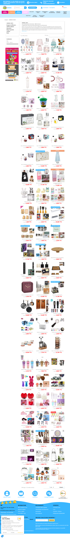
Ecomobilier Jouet (22, 513)
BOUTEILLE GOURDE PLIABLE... (42, 481)
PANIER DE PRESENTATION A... (42, 332)
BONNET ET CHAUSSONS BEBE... (27, 71)
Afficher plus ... (24, 31)
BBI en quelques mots (22, 507)
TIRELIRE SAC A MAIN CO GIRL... (42, 406)
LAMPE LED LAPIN (27, 201)
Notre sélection (39, 513)
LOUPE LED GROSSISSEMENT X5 (57, 332)
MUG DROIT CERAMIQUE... (57, 481)
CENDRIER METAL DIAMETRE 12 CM (42, 239)
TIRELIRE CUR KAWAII (27, 406)
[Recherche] (25, 7)
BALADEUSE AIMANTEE (57, 313)
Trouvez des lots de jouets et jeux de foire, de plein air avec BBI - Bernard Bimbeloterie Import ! (51, 529)
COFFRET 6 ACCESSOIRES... (57, 406)
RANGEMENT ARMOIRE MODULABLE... (57, 183)
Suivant (62, 487)
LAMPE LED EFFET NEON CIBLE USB (57, 444)
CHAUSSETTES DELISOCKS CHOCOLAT (42, 444)
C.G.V (54, 509)
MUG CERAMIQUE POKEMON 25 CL (57, 127)
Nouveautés (38, 511)
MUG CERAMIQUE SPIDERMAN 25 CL (27, 145)
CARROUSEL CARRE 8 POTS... (57, 294)
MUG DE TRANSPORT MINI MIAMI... (42, 369)
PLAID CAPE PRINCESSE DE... (57, 164)
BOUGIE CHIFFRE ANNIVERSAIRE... (27, 52)
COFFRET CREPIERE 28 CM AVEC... (27, 313)
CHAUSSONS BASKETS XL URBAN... (57, 388)
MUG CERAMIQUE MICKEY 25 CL (57, 145)
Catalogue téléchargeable (41, 507)
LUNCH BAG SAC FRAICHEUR (27, 332)
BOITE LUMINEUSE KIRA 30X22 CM (27, 127)
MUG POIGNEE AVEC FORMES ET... (42, 462)
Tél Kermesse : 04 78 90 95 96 (7, 512)
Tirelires (8, 31)
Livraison (62, 2)
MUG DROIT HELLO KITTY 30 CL (27, 108)
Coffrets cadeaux (10, 26)
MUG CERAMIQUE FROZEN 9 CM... (27, 164)
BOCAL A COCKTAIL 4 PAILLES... (27, 481)
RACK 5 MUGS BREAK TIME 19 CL (58, 350)
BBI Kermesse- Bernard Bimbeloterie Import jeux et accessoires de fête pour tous (52, 526)
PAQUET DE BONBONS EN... (42, 89)
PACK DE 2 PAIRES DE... (42, 425)
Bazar (8, 33)
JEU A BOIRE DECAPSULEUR (42, 313)
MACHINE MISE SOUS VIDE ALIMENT (57, 220)
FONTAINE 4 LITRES (57, 462)
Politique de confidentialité (59, 513)
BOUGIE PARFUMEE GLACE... (42, 388)
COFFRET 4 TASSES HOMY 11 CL (27, 350)
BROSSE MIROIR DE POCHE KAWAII (42, 201)
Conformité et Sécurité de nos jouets (8, 514)
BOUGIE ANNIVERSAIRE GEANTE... (57, 108)
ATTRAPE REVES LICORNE (27, 89)
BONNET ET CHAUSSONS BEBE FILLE (42, 71)
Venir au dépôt (21, 511)
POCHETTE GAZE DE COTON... (57, 239)
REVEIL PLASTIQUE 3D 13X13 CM (27, 294)
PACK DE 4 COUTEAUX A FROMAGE (42, 220)
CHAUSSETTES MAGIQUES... (27, 444)
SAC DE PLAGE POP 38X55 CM (27, 239)
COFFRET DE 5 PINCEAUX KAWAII (58, 201)
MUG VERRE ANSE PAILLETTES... (57, 89)
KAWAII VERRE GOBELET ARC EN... (27, 369)
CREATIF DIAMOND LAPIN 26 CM (27, 388)
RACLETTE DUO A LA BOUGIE (42, 276)
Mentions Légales (21, 509)
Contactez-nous (56, 507)
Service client (33, 2)
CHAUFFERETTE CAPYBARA (27, 220)
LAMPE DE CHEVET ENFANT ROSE (42, 52)
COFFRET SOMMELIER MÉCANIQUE (42, 350)
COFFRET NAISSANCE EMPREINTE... (42, 164)
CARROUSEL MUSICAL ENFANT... (57, 71)
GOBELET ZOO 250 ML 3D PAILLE (42, 108)
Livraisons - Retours (57, 511)
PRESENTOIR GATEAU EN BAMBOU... (57, 257)
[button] (32, 8)
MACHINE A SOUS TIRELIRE (58, 369)
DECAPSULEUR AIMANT (42, 257)
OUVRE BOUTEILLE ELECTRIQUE (27, 276)
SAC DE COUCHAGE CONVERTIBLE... (42, 183)
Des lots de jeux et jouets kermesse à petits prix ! (47, 523)
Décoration (9, 28)
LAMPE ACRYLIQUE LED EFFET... (27, 257)
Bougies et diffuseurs (11, 25)
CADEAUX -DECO (10, 23)
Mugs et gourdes (10, 29)
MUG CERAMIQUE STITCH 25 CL (42, 145)
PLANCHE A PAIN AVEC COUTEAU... (57, 276)
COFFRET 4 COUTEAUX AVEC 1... (42, 294)
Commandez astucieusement (42, 509)
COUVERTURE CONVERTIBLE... (27, 183)
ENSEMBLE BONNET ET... (57, 52)
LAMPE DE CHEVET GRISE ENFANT (42, 127)
